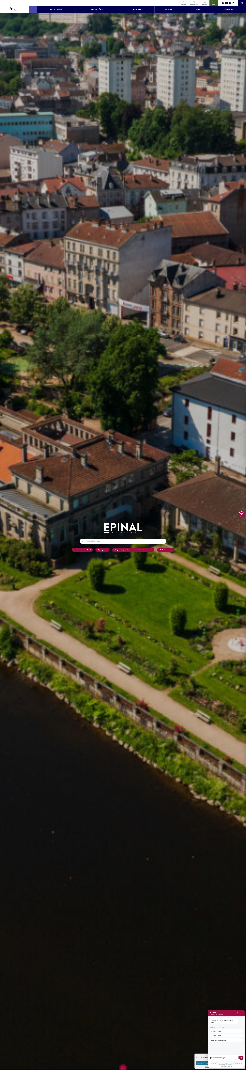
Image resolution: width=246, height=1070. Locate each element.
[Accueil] (33, 9)
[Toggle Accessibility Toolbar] (242, 514)
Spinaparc (102, 550)
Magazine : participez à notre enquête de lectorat (132, 550)
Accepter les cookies (204, 1063)
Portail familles (165, 550)
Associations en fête (82, 550)
